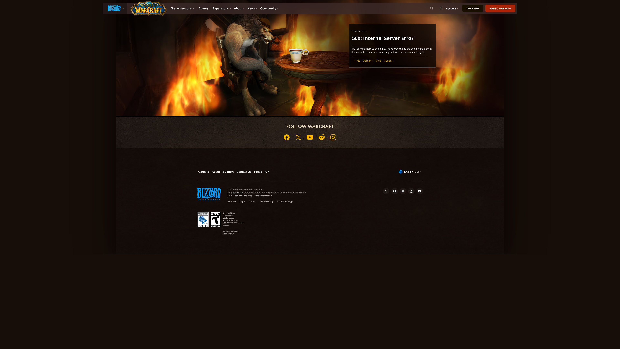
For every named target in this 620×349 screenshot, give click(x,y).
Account (367, 60)
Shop (378, 60)
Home (357, 60)
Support (388, 60)
